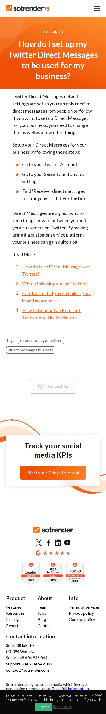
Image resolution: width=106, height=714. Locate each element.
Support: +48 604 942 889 (29, 663)
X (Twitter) (53, 32)
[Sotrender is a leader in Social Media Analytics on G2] (31, 574)
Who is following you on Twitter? (55, 283)
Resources (15, 613)
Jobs (42, 613)
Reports (13, 625)
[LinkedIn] (58, 542)
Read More (62, 707)
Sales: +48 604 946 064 (26, 657)
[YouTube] (67, 542)
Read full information (70, 688)
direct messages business (30, 349)
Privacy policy (81, 613)
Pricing (12, 619)
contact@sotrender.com (27, 669)
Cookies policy (82, 619)
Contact (45, 625)
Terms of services (84, 606)
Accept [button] (43, 707)
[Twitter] (39, 542)
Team (42, 606)
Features (13, 606)
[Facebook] (48, 542)
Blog (42, 619)
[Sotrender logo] (53, 534)
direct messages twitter (41, 340)
